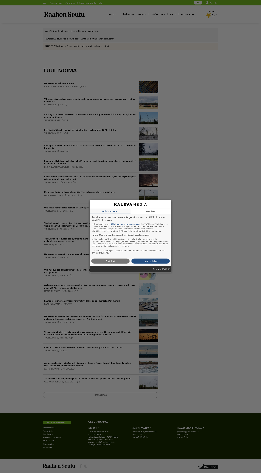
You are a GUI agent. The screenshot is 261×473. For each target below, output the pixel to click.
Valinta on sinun (110, 211)
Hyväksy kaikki (151, 261)
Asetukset (110, 261)
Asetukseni (151, 211)
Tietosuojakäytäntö (161, 269)
